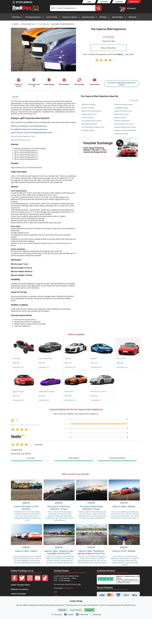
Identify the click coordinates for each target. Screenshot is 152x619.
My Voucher (134, 1)
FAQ (55, 592)
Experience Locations (19, 589)
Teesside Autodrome (122, 121)
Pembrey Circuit (120, 117)
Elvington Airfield (88, 130)
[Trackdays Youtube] (37, 580)
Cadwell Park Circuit (89, 114)
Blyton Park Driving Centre (91, 111)
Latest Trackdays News (20, 585)
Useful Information (18, 594)
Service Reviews (130, 579)
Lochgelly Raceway (121, 108)
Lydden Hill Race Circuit (123, 111)
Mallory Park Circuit (121, 114)
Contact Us (68, 588)
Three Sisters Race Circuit (123, 124)
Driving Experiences (28, 24)
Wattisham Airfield (121, 134)
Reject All (62, 610)
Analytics (70, 614)
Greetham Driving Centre (123, 104)
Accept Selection (76, 610)
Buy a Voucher (108, 47)
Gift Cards (104, 1)
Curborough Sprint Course (91, 121)
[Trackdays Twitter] (22, 580)
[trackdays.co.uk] (26, 11)
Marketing (97, 614)
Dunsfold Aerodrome (89, 124)
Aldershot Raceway (89, 104)
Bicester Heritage (88, 108)
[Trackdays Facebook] (14, 580)
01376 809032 (24, 2)
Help (56, 596)
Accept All (89, 610)
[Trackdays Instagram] (29, 580)
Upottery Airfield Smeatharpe (125, 130)
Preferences (83, 614)
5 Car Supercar (43, 24)
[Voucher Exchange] (108, 147)
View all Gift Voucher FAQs (20, 140)
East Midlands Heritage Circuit (93, 127)
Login (89, 1)
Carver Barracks (87, 117)
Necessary (58, 614)
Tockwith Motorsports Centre (125, 127)
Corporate (119, 1)
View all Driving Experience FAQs (23, 136)
